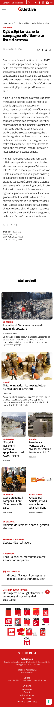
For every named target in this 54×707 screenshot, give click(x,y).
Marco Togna (7, 512)
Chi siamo (27, 686)
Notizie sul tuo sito (27, 695)
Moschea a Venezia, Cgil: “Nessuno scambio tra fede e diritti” (40, 447)
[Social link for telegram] (51, 3)
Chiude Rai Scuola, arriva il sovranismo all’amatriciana (38, 502)
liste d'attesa (9, 239)
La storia (27, 698)
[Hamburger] (4, 10)
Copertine (18, 23)
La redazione (17, 3)
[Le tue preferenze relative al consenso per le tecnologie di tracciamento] (49, 702)
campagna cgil (10, 237)
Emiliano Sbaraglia (36, 512)
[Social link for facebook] (39, 3)
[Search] (29, 3)
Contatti (6, 3)
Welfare (27, 23)
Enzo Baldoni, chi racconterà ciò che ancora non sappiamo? (24, 558)
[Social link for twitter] (35, 3)
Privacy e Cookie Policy (27, 701)
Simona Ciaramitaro (9, 333)
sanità (16, 232)
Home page (7, 23)
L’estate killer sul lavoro (17, 542)
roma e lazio (9, 234)
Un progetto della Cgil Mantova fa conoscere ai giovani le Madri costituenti (23, 596)
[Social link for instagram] (43, 3)
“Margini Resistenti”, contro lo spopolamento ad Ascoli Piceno (13, 449)
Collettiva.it (27, 659)
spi (9, 232)
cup (20, 239)
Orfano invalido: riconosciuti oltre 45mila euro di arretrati (24, 387)
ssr (21, 237)
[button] (39, 50)
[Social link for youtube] (47, 3)
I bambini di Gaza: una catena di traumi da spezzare (22, 327)
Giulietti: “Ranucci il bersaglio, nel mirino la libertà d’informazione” (26, 577)
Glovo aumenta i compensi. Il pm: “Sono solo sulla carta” (13, 502)
